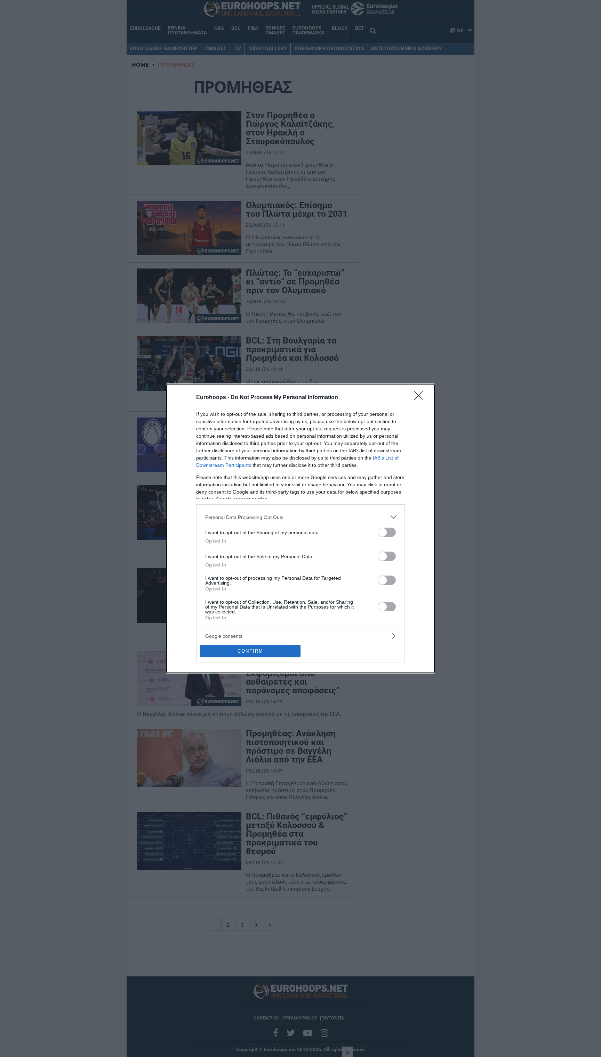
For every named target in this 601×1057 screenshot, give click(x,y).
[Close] (420, 397)
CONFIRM (250, 651)
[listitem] (300, 517)
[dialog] (300, 528)
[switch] (387, 532)
